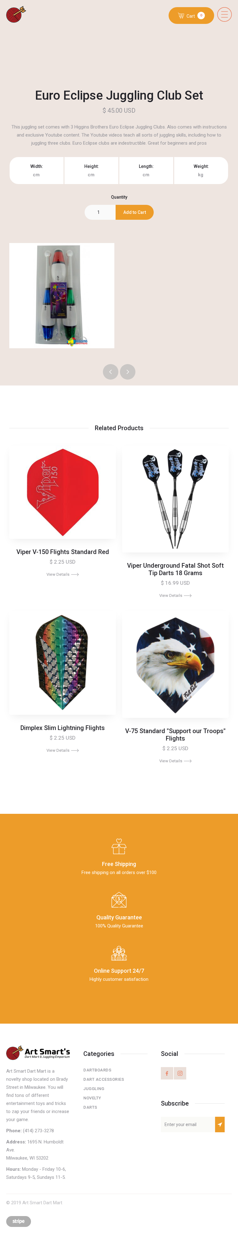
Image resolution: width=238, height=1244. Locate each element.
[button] (224, 14)
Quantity (119, 197)
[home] (21, 15)
